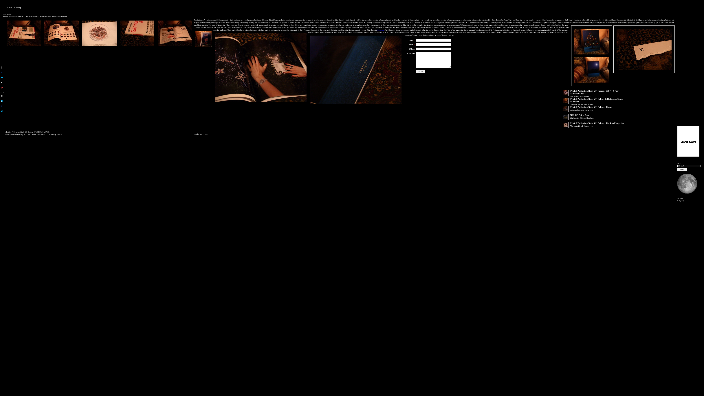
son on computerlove (1, 87)
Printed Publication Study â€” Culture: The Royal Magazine (597, 123)
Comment (411, 53)
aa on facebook (1, 106)
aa (1, 96)
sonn (1, 67)
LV (217, 25)
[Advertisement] (688, 68)
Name (412, 40)
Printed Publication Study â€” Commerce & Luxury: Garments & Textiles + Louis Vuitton (35, 16)
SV (224, 25)
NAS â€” (579, 115)
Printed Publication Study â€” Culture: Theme (591, 107)
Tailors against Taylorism (419, 32)
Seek (679, 163)
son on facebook (1, 72)
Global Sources (267, 27)
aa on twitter (1, 111)
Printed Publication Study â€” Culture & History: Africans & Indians (596, 100)
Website (412, 49)
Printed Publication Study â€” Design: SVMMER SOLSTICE (28, 132)
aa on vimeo (1, 101)
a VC (373, 27)
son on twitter (1, 77)
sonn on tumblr (1, 82)
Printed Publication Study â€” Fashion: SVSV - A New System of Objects (594, 92)
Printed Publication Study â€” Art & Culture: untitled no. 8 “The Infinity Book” (33, 134)
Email (412, 44)
